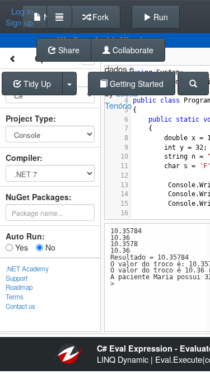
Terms (15, 296)
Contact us (20, 306)
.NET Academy (27, 268)
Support (16, 278)
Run (159, 16)
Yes (20, 247)
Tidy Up (36, 83)
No (49, 247)
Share (68, 50)
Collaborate (131, 50)
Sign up (19, 22)
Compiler (23, 157)
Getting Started (136, 83)
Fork (99, 16)
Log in (22, 11)
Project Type (29, 118)
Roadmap (19, 287)
